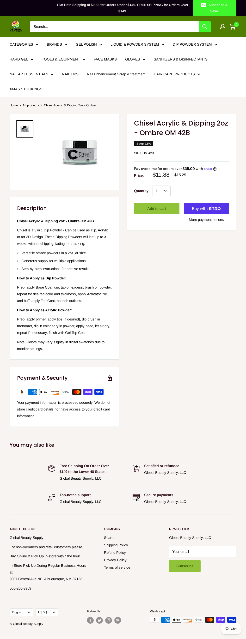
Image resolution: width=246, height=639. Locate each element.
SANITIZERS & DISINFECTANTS (181, 59)
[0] (232, 27)
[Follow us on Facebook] (90, 620)
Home (14, 105)
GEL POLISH (86, 44)
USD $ (42, 612)
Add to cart (156, 208)
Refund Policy (115, 552)
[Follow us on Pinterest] (117, 620)
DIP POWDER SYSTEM (192, 44)
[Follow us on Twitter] (99, 620)
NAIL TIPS (70, 74)
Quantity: (142, 191)
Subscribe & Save (218, 8)
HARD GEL (19, 59)
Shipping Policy (116, 545)
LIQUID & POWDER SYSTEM (135, 44)
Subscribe (184, 566)
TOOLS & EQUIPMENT (61, 59)
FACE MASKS (105, 59)
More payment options (206, 219)
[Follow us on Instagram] (108, 620)
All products (31, 105)
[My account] (222, 26)
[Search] (205, 26)
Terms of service (117, 567)
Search (109, 538)
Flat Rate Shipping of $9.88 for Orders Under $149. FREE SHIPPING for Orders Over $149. (122, 8)
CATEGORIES (21, 44)
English (17, 612)
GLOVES (132, 59)
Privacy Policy (115, 560)
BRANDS (54, 44)
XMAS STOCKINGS (26, 89)
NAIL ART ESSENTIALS (29, 74)
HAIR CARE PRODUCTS (174, 74)
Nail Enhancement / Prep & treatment (116, 74)
